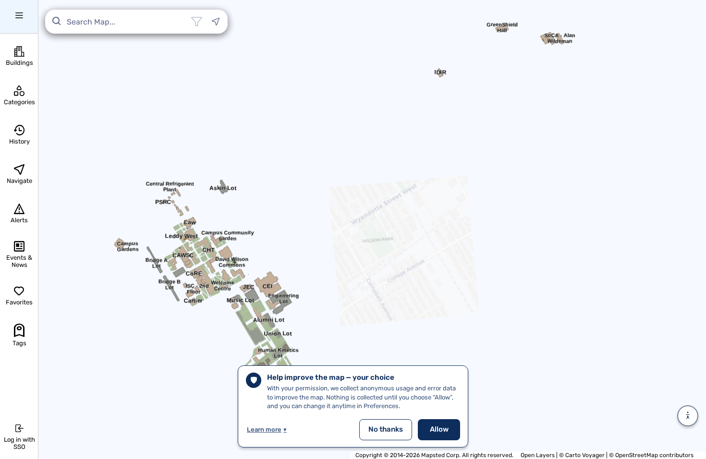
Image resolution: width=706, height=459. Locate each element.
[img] (640, 391)
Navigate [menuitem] (19, 180)
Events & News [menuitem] (19, 261)
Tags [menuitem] (19, 343)
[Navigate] (215, 21)
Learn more (267, 429)
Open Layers (538, 455)
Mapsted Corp (440, 455)
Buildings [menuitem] (19, 62)
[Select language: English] (688, 77)
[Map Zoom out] (688, 153)
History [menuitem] (19, 141)
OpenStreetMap (636, 455)
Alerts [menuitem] (19, 220)
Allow (439, 429)
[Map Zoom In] (688, 132)
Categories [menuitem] (19, 102)
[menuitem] (19, 17)
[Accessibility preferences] (687, 415)
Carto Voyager (585, 455)
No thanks (385, 429)
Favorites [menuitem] (19, 302)
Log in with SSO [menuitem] (19, 443)
